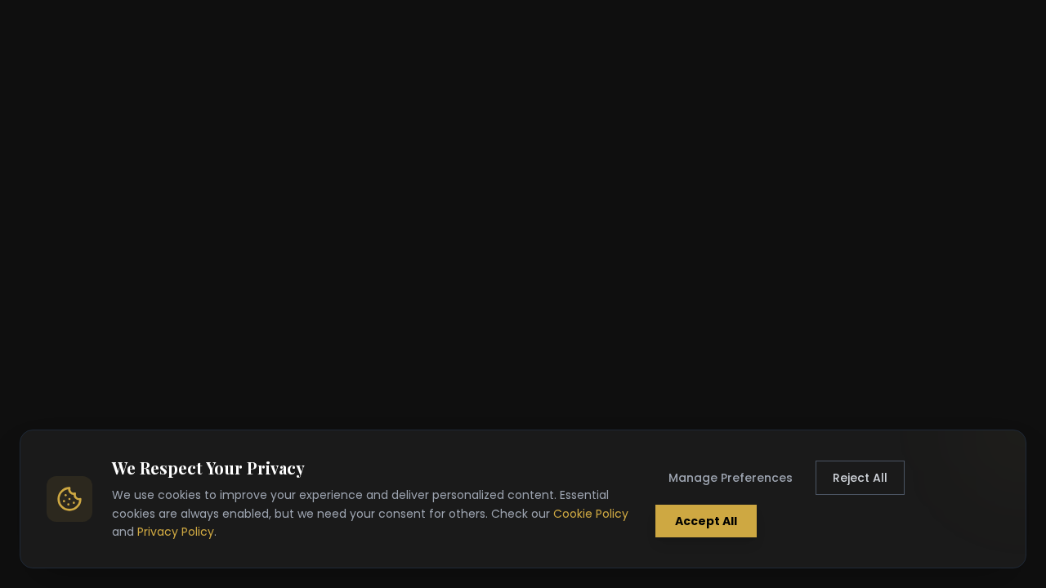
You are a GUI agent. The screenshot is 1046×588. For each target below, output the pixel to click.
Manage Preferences (730, 478)
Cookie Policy (590, 514)
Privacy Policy (175, 531)
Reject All (860, 478)
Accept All (706, 521)
